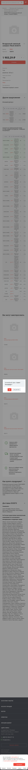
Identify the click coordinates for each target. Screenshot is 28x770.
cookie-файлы (14, 757)
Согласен (19, 764)
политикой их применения (10, 761)
